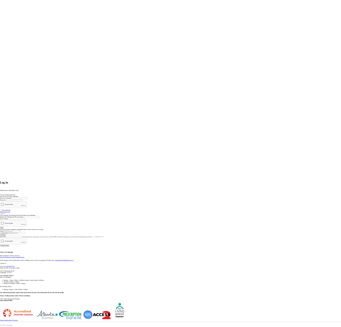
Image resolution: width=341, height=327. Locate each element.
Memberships (8, 320)
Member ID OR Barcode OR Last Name (11, 217)
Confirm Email (4, 233)
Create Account (5, 245)
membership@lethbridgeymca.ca (64, 260)
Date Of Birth (4, 219)
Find (2, 227)
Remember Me (6, 210)
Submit (2, 213)
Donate (2, 320)
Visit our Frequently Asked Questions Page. (12, 257)
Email (1, 231)
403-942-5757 (11, 266)
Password (2, 200)
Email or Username (5, 198)
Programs (15, 320)
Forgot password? (5, 212)
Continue (3, 235)
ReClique (10, 325)
